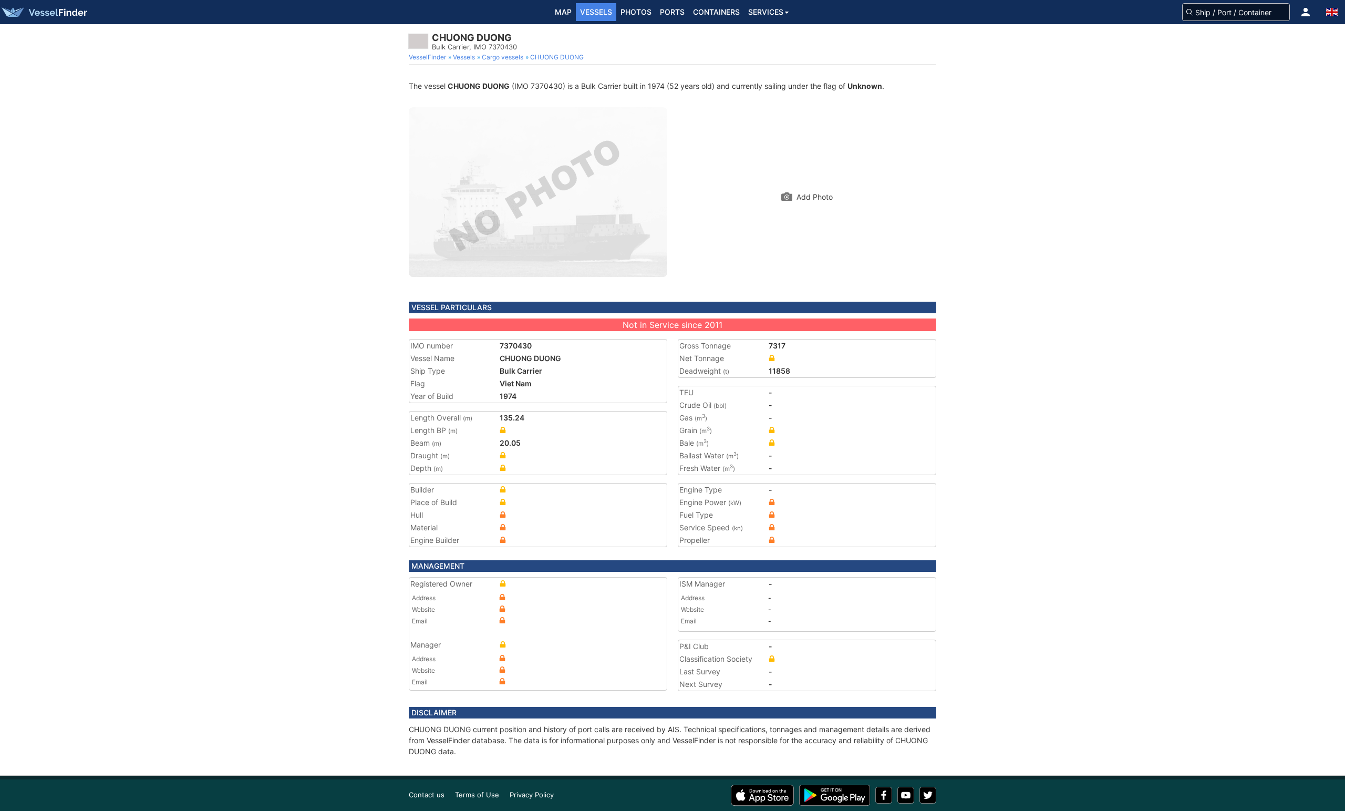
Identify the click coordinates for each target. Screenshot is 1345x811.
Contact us (426, 795)
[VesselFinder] (43, 12)
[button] (1305, 12)
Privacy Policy (532, 795)
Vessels (596, 11)
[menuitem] (428, 57)
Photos (635, 11)
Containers (716, 11)
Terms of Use (477, 795)
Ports (672, 11)
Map (563, 11)
